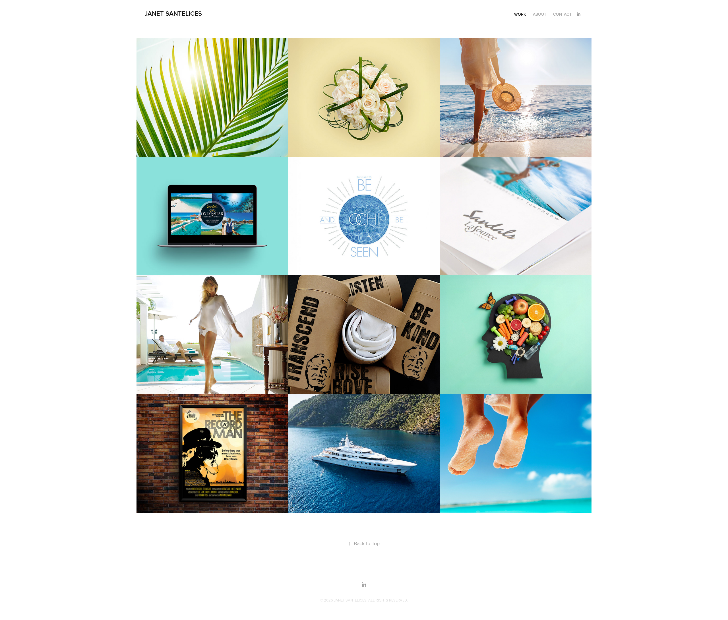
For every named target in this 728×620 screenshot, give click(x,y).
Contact (562, 14)
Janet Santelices (173, 13)
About (539, 14)
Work (520, 14)
